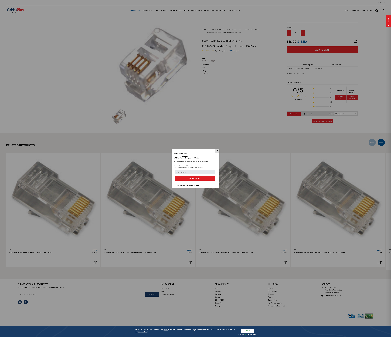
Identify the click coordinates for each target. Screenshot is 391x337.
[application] (195, 331)
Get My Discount (194, 178)
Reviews (389, 20)
